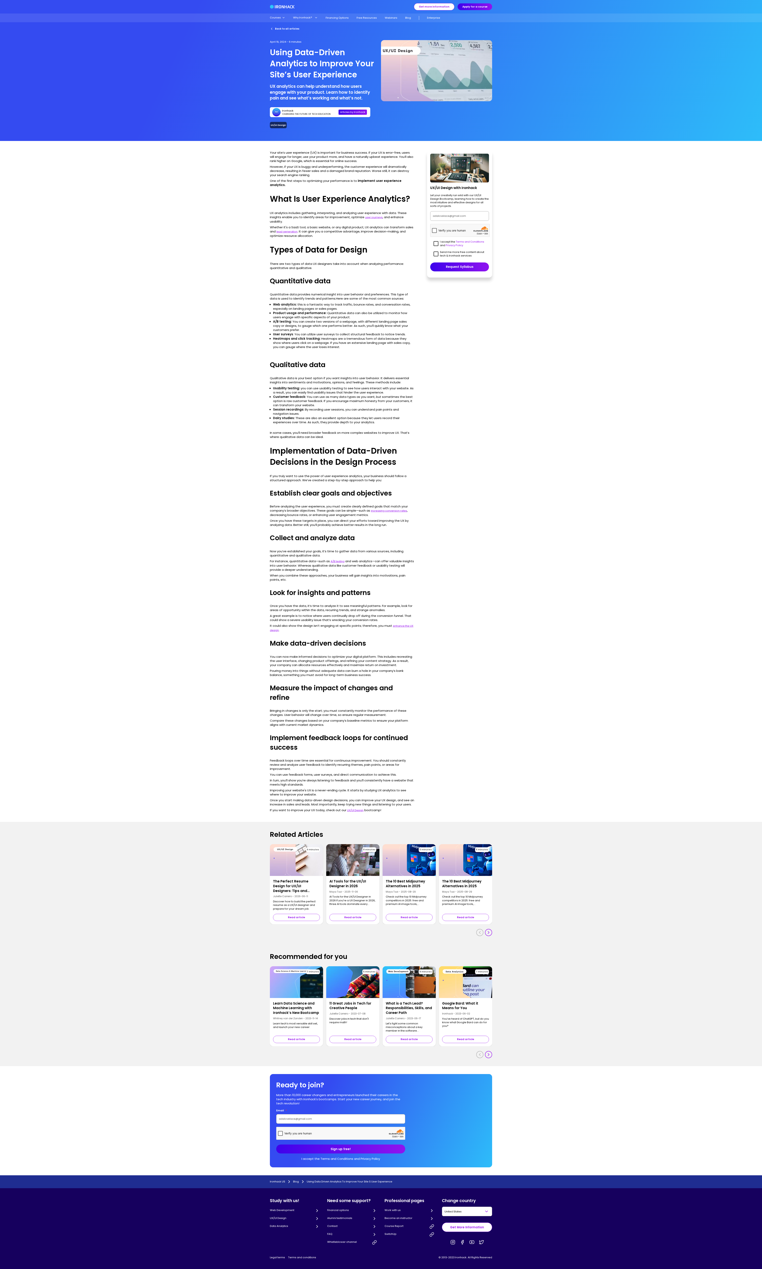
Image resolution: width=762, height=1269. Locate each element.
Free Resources (367, 18)
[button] (277, 17)
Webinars (391, 18)
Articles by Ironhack (352, 112)
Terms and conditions (302, 1257)
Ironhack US (277, 1181)
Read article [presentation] (296, 917)
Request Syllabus (459, 267)
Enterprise (433, 18)
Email (281, 1110)
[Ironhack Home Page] (282, 7)
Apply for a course (474, 7)
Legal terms (277, 1257)
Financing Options (337, 18)
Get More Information (467, 1227)
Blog (408, 18)
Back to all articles (287, 28)
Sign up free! (341, 1149)
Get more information (434, 7)
